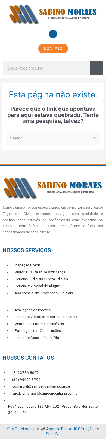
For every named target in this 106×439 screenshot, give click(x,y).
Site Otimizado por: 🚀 (26, 429)
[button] (53, 34)
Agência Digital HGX (63, 429)
